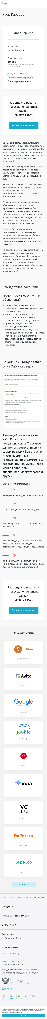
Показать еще (23, 884)
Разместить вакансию (23, 125)
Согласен (23, 1015)
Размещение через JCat (21, 77)
